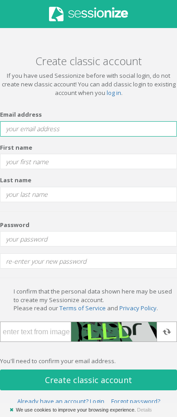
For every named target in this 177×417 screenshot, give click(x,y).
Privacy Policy (138, 308)
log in (114, 93)
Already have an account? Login (60, 401)
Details (144, 409)
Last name (15, 180)
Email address (21, 114)
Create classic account (88, 379)
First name (16, 147)
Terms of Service (82, 308)
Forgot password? (135, 401)
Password (15, 225)
